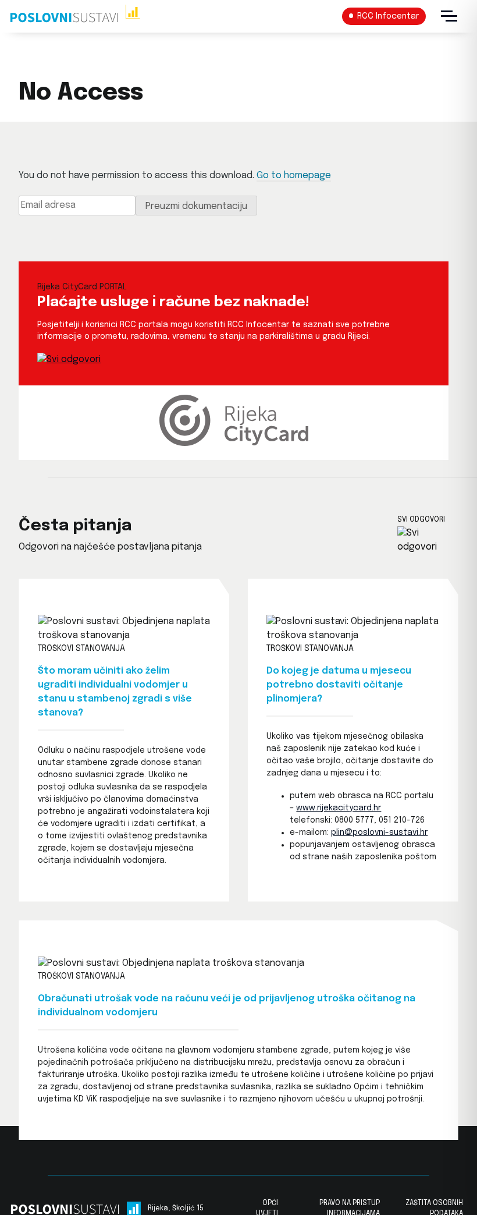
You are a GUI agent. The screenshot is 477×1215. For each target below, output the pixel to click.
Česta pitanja (75, 526)
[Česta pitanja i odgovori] (427, 540)
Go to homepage (294, 175)
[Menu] (449, 16)
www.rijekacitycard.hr (338, 808)
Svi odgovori (421, 519)
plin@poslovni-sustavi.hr (379, 832)
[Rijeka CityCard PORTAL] (69, 359)
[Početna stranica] (74, 16)
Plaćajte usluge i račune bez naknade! (173, 302)
